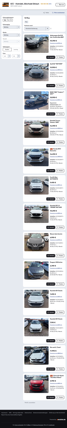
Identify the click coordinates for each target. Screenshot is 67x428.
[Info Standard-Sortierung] (50, 28)
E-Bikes (29, 425)
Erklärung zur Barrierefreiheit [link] (57, 412)
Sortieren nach (28, 25)
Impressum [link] (4, 412)
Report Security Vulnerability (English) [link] (11, 415)
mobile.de (51, 425)
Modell (5, 39)
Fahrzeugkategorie (8, 17)
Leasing (16, 49)
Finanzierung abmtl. (56, 43)
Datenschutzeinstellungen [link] (40, 412)
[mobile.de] (61, 420)
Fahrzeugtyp (6, 24)
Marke (4, 32)
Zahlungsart (6, 47)
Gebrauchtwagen (38, 425)
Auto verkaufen (19, 425)
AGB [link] (10, 412)
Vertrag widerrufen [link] (18, 412)
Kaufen (7, 49)
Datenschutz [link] (28, 412)
